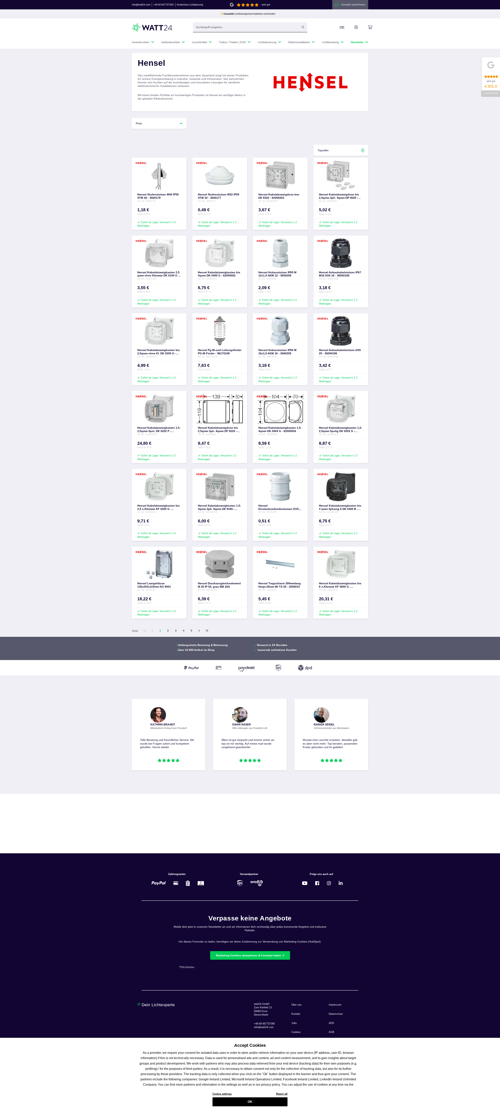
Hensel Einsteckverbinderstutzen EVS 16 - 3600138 (278, 507)
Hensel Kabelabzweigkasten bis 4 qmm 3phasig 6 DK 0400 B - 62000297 (340, 507)
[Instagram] (329, 883)
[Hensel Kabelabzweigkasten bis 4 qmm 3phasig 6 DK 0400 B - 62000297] (340, 486)
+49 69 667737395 (163, 4)
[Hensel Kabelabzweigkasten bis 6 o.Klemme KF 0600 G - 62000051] (340, 564)
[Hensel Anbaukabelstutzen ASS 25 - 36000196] (340, 331)
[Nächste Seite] (199, 631)
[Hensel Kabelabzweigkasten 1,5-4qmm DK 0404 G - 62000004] (280, 408)
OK (250, 1101)
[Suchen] (303, 27)
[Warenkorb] (365, 27)
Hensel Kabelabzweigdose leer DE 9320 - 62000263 (278, 196)
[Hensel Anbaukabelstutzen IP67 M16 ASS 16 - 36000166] (340, 253)
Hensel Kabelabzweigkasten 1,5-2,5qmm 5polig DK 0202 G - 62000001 (340, 429)
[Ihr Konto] (352, 27)
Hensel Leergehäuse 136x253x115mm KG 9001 (154, 585)
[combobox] (246, 27)
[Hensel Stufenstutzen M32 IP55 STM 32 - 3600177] (219, 175)
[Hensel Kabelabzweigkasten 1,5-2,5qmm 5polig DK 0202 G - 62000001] (340, 408)
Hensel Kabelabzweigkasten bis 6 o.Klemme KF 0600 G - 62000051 (340, 585)
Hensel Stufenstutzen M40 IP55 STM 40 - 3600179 (158, 196)
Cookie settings (222, 1093)
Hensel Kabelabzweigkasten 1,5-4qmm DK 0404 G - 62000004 (280, 429)
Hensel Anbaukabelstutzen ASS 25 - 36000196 (340, 351)
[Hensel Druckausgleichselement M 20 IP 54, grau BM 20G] (219, 564)
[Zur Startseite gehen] (152, 27)
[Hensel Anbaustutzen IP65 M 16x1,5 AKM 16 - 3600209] (280, 331)
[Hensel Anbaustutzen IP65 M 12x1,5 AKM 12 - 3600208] (280, 253)
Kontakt (295, 1014)
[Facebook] (317, 883)
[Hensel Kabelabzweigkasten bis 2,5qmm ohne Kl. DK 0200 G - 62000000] (159, 331)
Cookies (296, 1032)
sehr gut (266, 4)
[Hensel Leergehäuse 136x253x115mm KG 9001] (159, 564)
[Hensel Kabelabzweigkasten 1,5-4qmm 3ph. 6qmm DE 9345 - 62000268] (219, 486)
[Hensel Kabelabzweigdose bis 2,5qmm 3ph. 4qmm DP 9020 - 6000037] (340, 175)
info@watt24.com (141, 4)
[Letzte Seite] (207, 631)
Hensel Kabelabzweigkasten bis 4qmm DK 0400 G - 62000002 (219, 274)
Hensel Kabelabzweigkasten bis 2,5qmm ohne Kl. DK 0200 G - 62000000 (158, 351)
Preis (139, 123)
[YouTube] (304, 883)
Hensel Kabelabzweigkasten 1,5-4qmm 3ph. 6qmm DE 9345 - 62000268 (219, 507)
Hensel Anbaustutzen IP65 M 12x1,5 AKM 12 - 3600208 (277, 274)
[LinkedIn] (340, 883)
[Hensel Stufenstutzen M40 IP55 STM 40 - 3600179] (159, 175)
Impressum (335, 1004)
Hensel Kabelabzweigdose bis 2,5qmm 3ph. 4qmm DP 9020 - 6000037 (339, 196)
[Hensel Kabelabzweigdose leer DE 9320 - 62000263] (280, 175)
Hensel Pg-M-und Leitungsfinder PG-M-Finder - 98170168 (219, 351)
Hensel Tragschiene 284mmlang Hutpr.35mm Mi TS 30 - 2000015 (279, 585)
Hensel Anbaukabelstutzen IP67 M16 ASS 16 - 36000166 (340, 274)
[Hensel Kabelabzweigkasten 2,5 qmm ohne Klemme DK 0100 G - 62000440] (159, 253)
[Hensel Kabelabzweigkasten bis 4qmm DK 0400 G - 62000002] (219, 253)
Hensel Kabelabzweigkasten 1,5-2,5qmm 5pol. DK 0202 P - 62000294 (158, 429)
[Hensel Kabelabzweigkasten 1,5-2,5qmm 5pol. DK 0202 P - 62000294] (159, 408)
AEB (331, 1023)
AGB (331, 1032)
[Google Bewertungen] (232, 4)
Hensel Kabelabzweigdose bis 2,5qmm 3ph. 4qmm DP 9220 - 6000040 (218, 429)
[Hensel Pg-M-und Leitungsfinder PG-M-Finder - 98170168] (219, 331)
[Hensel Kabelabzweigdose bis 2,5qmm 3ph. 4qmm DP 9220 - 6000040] (219, 408)
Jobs (294, 1023)
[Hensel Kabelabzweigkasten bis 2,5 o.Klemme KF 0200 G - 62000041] (159, 486)
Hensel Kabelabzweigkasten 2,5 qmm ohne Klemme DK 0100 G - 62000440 (158, 274)
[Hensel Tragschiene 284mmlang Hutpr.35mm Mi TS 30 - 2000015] (280, 564)
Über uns (296, 1004)
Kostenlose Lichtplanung (190, 4)
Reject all (282, 1093)
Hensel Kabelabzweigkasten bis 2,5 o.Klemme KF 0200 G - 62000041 (158, 507)
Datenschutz (336, 1014)
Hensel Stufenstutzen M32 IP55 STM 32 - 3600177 (218, 196)
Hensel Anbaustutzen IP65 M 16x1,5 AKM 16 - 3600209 (277, 351)
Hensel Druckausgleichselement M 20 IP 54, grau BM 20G (219, 585)
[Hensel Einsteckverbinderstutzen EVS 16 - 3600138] (280, 486)
